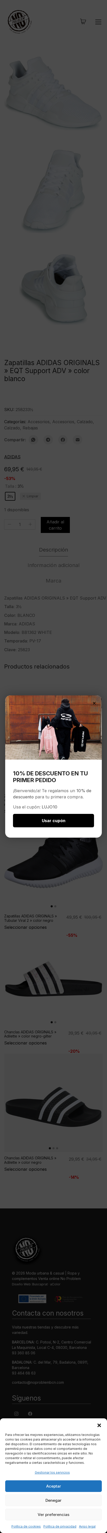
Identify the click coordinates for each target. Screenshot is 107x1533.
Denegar (53, 1500)
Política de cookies (26, 1526)
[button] (99, 1424)
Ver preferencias (53, 1514)
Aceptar (53, 1486)
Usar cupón (53, 820)
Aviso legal (87, 1526)
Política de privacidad (59, 1526)
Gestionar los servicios (52, 1472)
